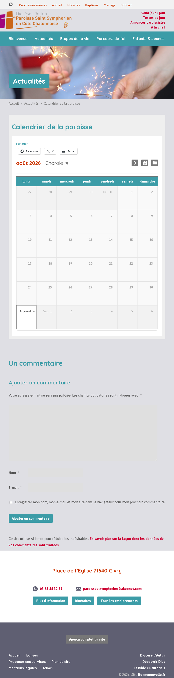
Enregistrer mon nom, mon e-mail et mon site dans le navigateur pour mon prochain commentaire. (90, 502)
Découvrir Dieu (153, 662)
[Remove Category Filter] (66, 163)
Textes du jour (154, 18)
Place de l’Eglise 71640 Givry (87, 570)
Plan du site (61, 661)
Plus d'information (50, 601)
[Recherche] (11, 4)
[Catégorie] (154, 163)
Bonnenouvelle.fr (151, 675)
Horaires (73, 5)
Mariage (109, 5)
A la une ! (158, 27)
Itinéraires (83, 601)
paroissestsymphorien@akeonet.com (112, 589)
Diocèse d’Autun (152, 655)
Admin (48, 668)
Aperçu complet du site (87, 639)
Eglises (32, 655)
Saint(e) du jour (153, 13)
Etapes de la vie (74, 39)
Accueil (57, 5)
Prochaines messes (33, 5)
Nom (14, 473)
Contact (126, 5)
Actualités (44, 39)
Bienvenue (18, 39)
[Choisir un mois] (144, 163)
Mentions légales (23, 668)
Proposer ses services (27, 661)
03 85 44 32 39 (51, 589)
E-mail (15, 488)
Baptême (91, 5)
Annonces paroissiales (147, 22)
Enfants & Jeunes (148, 39)
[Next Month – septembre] (135, 163)
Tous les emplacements (119, 601)
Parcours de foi (111, 39)
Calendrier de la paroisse (62, 103)
